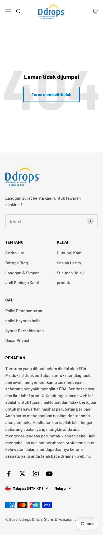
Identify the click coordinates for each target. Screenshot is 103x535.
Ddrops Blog (16, 262)
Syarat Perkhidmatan (24, 330)
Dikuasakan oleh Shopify (75, 519)
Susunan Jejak (70, 272)
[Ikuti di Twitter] (22, 473)
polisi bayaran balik (22, 320)
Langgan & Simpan (22, 272)
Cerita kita (14, 252)
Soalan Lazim (69, 262)
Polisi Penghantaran (23, 310)
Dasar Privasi (17, 340)
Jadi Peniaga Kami (22, 282)
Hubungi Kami (69, 252)
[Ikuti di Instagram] (35, 473)
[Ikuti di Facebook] (8, 473)
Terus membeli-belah (51, 94)
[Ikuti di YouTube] (49, 473)
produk (63, 282)
